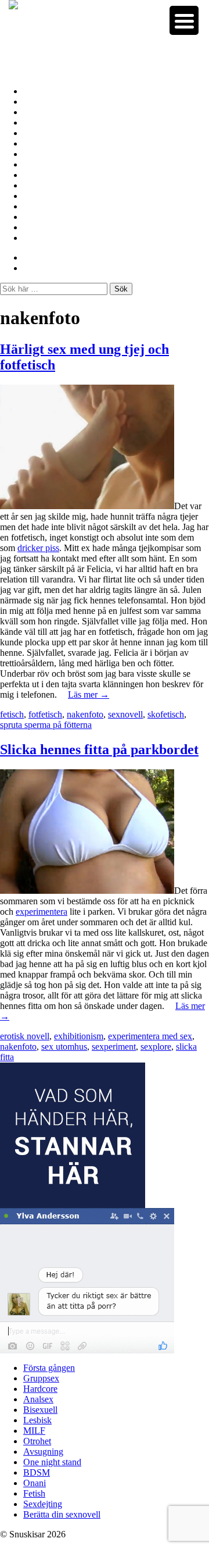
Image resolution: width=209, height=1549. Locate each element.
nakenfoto (85, 714)
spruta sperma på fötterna (46, 725)
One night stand (54, 185)
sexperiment (114, 1046)
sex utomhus (64, 1046)
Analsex (39, 122)
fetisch (12, 714)
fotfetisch (45, 714)
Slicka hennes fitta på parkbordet (99, 749)
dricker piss (38, 548)
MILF (35, 154)
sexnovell (125, 714)
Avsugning (44, 175)
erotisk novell (24, 1036)
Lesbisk (38, 143)
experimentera (41, 911)
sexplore (155, 1046)
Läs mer (88, 694)
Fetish (35, 217)
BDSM (37, 196)
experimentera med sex (150, 1036)
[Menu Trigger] (184, 20)
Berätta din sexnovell (64, 238)
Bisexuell (40, 133)
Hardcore (42, 112)
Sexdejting (43, 227)
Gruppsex (42, 101)
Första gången (51, 91)
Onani (35, 206)
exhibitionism (78, 1036)
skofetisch (165, 714)
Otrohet (38, 164)
